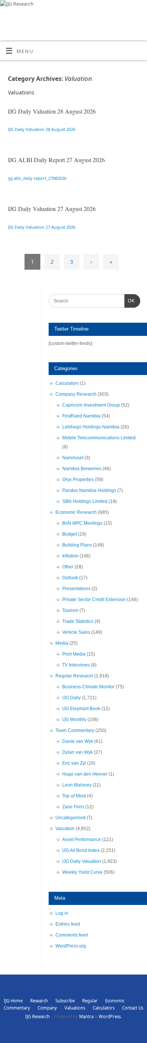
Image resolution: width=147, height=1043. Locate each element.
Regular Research (74, 676)
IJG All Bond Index (81, 850)
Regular (90, 1001)
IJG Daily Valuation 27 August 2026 (52, 209)
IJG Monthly (74, 719)
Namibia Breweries (81, 468)
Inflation (70, 556)
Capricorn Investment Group (91, 405)
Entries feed (67, 924)
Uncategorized (70, 817)
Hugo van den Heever (84, 774)
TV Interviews (76, 665)
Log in (61, 913)
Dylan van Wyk (77, 752)
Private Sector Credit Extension (94, 599)
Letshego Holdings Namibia (90, 427)
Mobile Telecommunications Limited (99, 437)
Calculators (67, 383)
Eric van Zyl (74, 763)
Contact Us (132, 1008)
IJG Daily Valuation (81, 861)
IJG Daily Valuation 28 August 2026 (52, 111)
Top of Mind (74, 796)
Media (61, 643)
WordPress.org (70, 946)
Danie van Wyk (77, 741)
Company (47, 1008)
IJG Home (13, 1001)
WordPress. (110, 1016)
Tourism (70, 610)
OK (129, 301)
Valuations (74, 1008)
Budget (69, 534)
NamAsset (72, 457)
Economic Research (76, 512)
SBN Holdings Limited (84, 501)
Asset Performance (81, 839)
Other (68, 566)
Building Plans (77, 545)
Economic (114, 1001)
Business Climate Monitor (88, 686)
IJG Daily (71, 697)
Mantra (86, 1016)
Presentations (76, 588)
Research (39, 1001)
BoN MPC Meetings (82, 523)
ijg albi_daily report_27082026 (37, 178)
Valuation (65, 828)
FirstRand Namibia (81, 416)
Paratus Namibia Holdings (89, 490)
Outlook (70, 577)
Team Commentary (74, 730)
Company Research (75, 394)
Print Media (74, 654)
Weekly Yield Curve (82, 872)
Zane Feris (73, 806)
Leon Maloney (77, 785)
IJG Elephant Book (81, 708)
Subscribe (65, 1001)
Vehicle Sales (76, 632)
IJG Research (37, 1016)
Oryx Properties (78, 479)
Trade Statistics (77, 621)
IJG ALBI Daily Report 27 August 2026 (56, 160)
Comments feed (71, 935)
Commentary (17, 1008)
